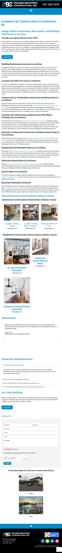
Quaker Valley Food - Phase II (30, 224)
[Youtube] (57, 541)
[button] (31, 10)
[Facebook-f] (43, 541)
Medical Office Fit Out (49, 224)
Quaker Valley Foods (12, 224)
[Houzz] (47, 541)
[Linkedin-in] (52, 541)
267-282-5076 (51, 4)
